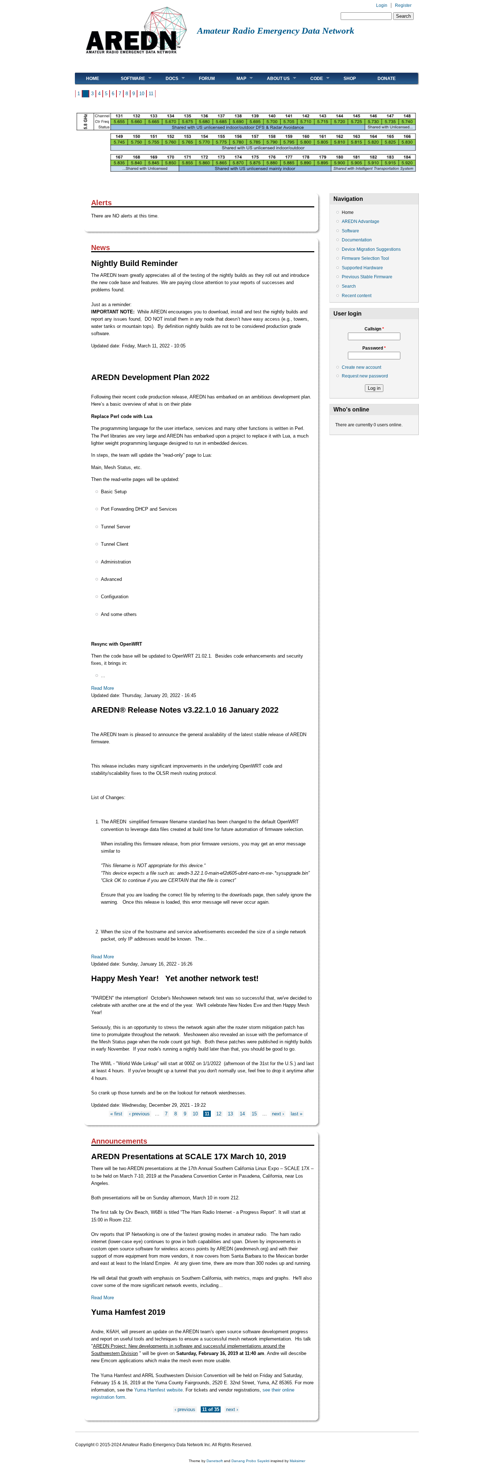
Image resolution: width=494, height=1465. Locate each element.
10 (141, 93)
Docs (166, 78)
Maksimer (297, 1461)
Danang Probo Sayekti (250, 1461)
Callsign (374, 329)
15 (254, 1113)
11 (151, 93)
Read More (102, 688)
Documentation (357, 239)
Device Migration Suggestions (371, 249)
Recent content (356, 295)
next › (278, 1113)
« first (116, 1113)
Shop (350, 78)
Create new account (361, 367)
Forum (207, 78)
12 (218, 1113)
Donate (387, 78)
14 (242, 1113)
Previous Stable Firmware (367, 276)
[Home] (136, 56)
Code (311, 78)
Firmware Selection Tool (365, 258)
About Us (273, 78)
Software (127, 78)
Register (403, 5)
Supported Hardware (362, 267)
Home (92, 78)
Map (236, 78)
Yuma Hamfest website (158, 1390)
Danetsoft (214, 1461)
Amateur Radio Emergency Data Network (275, 30)
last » (296, 1113)
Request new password (365, 376)
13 (230, 1113)
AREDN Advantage (360, 221)
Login (381, 5)
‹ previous (139, 1113)
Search (349, 286)
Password (374, 348)
